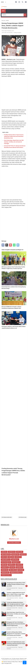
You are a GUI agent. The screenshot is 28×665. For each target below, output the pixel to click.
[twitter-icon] (22, 2)
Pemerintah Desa (6, 575)
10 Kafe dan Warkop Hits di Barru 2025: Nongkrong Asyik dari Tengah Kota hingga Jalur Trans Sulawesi (15, 604)
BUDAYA (23, 554)
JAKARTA (18, 557)
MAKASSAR (16, 562)
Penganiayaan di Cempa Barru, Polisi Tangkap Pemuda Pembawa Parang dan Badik (16, 584)
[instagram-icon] (19, 2)
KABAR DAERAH (6, 559)
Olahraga (5, 567)
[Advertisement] (14, 93)
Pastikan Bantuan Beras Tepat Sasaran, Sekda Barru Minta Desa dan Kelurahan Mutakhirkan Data (14, 136)
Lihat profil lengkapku (14, 542)
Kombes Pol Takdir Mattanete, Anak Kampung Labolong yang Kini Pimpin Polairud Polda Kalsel (16, 643)
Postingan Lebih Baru (7, 517)
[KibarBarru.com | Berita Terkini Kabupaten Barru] (4, 6)
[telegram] (18, 245)
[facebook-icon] (16, 2)
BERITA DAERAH (6, 554)
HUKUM (10, 557)
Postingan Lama (22, 517)
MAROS (4, 564)
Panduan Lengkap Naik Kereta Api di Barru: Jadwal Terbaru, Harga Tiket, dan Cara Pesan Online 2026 (16, 594)
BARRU (19, 551)
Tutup (24, 662)
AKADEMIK (12, 551)
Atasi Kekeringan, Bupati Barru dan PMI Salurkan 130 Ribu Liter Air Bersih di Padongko (13, 142)
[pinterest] (10, 245)
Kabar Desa (15, 559)
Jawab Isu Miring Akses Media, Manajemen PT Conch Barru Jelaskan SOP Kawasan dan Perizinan (16, 633)
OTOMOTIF (19, 564)
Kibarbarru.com (14, 539)
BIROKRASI (15, 554)
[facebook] (3, 245)
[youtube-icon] (26, 2)
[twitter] (6, 245)
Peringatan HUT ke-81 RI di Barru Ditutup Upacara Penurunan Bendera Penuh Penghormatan (16, 624)
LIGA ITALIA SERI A (6, 562)
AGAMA (4, 551)
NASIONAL (11, 564)
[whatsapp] (14, 245)
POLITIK (20, 569)
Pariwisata (5, 572)
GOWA (4, 557)
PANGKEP (4, 569)
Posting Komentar (17, 32)
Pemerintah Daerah (16, 572)
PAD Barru (19, 567)
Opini (12, 567)
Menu (3, 10)
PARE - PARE (12, 569)
